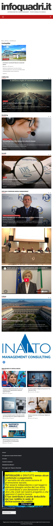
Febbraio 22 (11, 66)
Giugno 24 (11, 219)
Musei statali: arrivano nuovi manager (13, 321)
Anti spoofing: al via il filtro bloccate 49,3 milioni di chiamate (19, 141)
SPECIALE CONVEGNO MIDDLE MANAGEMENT (11, 215)
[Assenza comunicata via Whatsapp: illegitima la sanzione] (39, 405)
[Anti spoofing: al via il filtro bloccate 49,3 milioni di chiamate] (26, 134)
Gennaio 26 (11, 143)
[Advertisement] (26, 29)
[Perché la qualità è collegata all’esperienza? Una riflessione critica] (39, 379)
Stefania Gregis (6, 322)
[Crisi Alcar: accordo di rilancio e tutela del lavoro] (14, 53)
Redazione (6, 66)
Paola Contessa (6, 418)
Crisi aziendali (5, 59)
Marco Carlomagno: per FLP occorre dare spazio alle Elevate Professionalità (23, 217)
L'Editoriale (5, 101)
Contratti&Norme (6, 411)
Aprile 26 (12, 105)
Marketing (5, 139)
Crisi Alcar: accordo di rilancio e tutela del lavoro (13, 63)
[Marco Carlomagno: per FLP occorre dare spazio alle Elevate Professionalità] (26, 210)
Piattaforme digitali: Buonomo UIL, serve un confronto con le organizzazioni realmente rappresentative (13, 390)
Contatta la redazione (7, 461)
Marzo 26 (12, 322)
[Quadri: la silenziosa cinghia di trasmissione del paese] (26, 95)
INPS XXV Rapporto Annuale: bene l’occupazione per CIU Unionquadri (11, 440)
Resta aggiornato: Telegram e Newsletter (11, 468)
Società (10, 139)
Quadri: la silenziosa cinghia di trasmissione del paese (17, 103)
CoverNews (23, 523)
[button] (3, 16)
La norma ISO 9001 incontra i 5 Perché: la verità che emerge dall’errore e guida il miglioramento (14, 415)
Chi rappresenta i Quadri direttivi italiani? (12, 455)
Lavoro (4, 385)
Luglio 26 (10, 393)
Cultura (4, 319)
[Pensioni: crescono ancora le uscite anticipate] (26, 172)
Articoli (4, 452)
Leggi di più (5, 73)
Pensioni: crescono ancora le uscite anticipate (15, 179)
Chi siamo (4, 458)
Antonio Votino (6, 105)
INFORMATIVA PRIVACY (8, 464)
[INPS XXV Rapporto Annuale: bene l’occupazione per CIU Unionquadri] (14, 430)
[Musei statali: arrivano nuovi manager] (26, 315)
